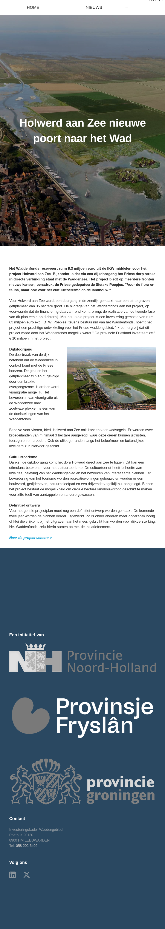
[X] (26, 874)
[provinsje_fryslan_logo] (82, 717)
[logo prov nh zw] (82, 657)
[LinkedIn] (12, 874)
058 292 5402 (26, 846)
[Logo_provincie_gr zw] (82, 781)
